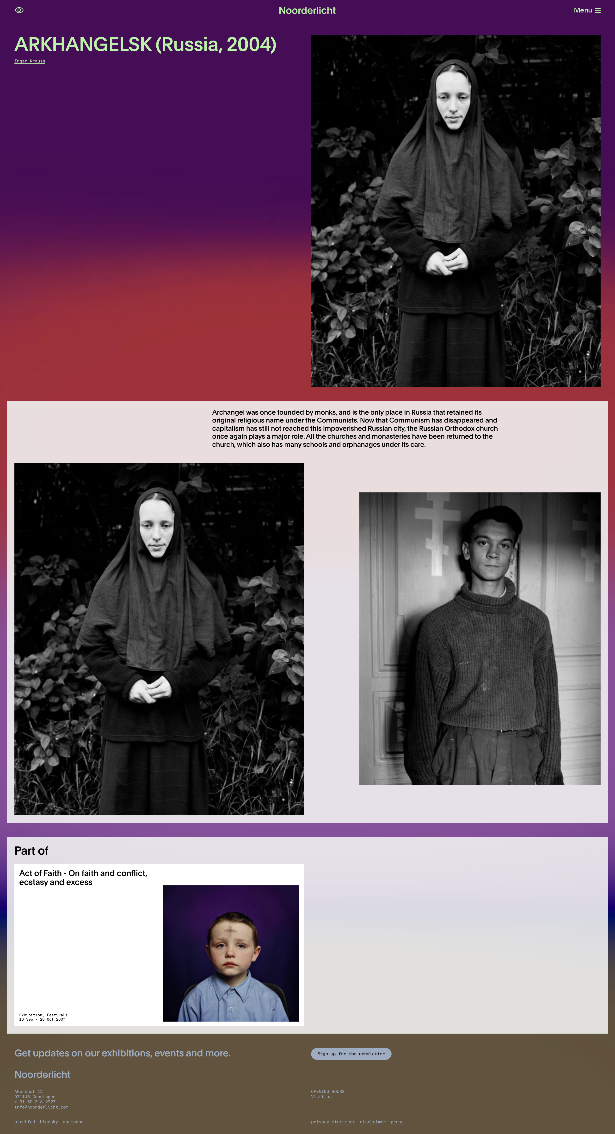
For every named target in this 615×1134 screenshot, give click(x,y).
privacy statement (333, 1121)
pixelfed (24, 1121)
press (397, 1121)
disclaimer (373, 1121)
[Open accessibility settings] (19, 10)
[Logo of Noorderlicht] (307, 10)
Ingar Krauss (29, 61)
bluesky (49, 1121)
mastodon (73, 1121)
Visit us (321, 1096)
